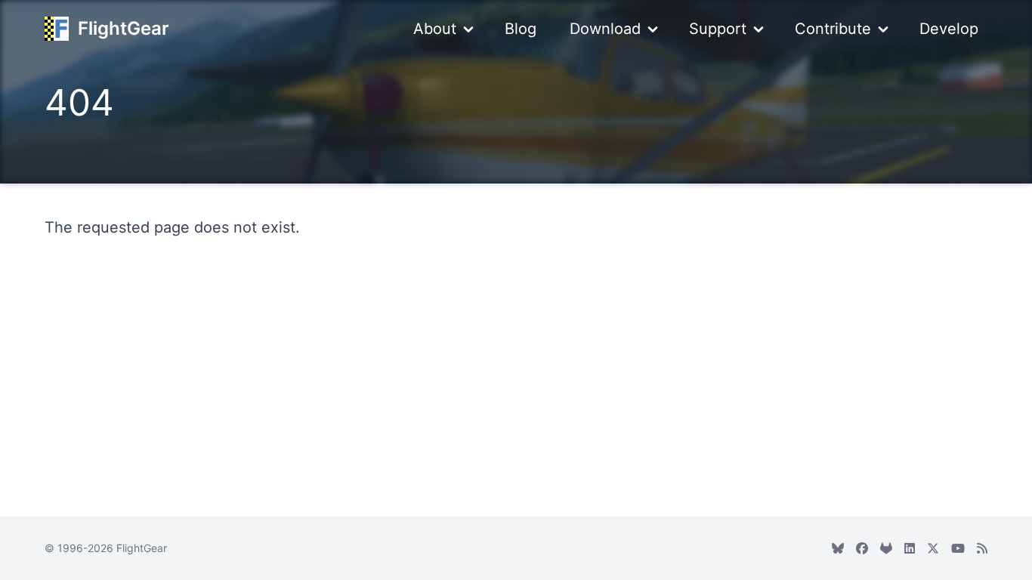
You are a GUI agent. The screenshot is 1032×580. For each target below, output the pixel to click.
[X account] (933, 548)
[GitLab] (886, 548)
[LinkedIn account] (909, 548)
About (434, 29)
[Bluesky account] (838, 548)
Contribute (833, 29)
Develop (948, 29)
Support (717, 29)
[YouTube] (958, 548)
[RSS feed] (982, 548)
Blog (520, 29)
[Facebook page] (862, 548)
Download (605, 29)
